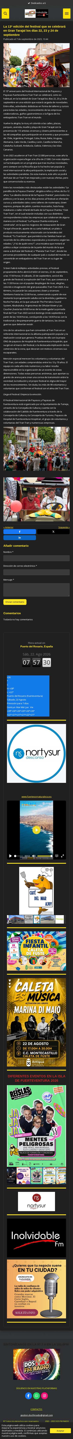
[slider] (18, 856)
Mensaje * (8, 579)
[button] (63, 870)
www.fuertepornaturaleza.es (37, 796)
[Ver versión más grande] (36, 951)
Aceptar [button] (60, 1430)
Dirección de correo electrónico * (20, 565)
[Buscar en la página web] (5, 13)
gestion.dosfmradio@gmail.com (36, 1415)
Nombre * (8, 551)
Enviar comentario (15, 601)
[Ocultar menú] (66, 13)
